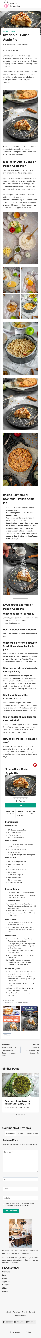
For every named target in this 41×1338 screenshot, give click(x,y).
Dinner (4, 1278)
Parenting (16, 1312)
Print (20, 805)
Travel (24, 1312)
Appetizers (6, 1282)
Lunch (4, 1275)
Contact (32, 1312)
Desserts (6, 31)
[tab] (16, 1114)
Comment (8, 1152)
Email (6, 1189)
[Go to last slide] (5, 1092)
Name (7, 1179)
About (8, 1312)
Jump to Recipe (11, 50)
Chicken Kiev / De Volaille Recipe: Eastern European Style (9, 1050)
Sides (4, 1288)
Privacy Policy (20, 1316)
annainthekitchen (10, 44)
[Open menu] (37, 3)
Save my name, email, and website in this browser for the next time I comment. (19, 1204)
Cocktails (5, 1291)
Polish (13, 31)
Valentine (7, 1035)
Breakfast (6, 1272)
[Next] (35, 1092)
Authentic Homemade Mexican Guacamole (31, 1049)
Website (7, 1198)
